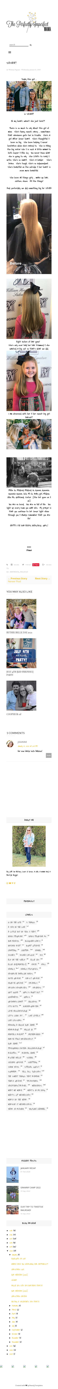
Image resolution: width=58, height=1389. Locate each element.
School (30, 1057)
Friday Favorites (17, 987)
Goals (27, 997)
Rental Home (28, 1053)
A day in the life (16, 927)
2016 (11, 1234)
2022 (11, 1350)
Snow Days (13, 1067)
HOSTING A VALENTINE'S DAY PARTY (25, 1301)
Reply (49, 755)
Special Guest (31, 1067)
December (15, 1342)
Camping (12, 950)
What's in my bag (36, 1090)
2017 (11, 1238)
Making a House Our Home (21, 1025)
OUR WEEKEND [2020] (19, 1275)
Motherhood (34, 1034)
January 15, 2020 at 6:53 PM (27, 746)
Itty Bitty (13, 1006)
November (15, 1338)
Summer (12, 1071)
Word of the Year (17, 1099)
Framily (33, 983)
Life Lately (34, 1015)
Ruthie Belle (14, 1057)
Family (11, 969)
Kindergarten (30, 1006)
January (14, 1254)
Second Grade (15, 1062)
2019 (11, 1246)
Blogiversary (32, 941)
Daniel (38, 950)
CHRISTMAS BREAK (19, 1296)
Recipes (12, 1053)
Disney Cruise (27, 955)
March (14, 1309)
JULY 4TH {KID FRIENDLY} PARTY (19, 673)
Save (37, 565)
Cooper (25, 950)
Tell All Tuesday (31, 1071)
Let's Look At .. (16, 1015)
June (13, 1321)
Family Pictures (29, 969)
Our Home (13, 1043)
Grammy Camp (15, 1001)
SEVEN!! (14, 1280)
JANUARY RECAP (28, 1168)
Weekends (37, 1085)
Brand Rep (14, 945)
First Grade (32, 978)
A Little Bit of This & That (22, 931)
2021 (11, 1346)
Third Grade (15, 1081)
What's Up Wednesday (19, 1095)
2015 (11, 1230)
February (15, 1305)
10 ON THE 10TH (14, 922)
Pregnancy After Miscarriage (25, 1048)
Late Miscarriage (17, 1011)
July (13, 1326)
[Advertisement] (29, 1135)
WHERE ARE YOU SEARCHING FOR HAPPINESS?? (29, 1264)
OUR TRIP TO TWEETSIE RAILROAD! (32, 1208)
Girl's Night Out (31, 992)
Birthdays (14, 572)
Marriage (13, 1029)
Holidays (32, 1001)
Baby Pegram (15, 936)
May (13, 1317)
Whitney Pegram (14, 70)
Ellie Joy (35, 959)
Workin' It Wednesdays (20, 1104)
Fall (43, 964)
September (16, 1330)
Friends (37, 987)
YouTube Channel (37, 1109)
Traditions (32, 1081)
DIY (41, 955)
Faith (34, 964)
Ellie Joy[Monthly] (17, 964)
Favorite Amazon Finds (20, 973)
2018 (11, 1242)
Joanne (22, 742)
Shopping (32, 1062)
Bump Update (33, 945)
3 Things (30, 922)
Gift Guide (13, 992)
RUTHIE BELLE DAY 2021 (19, 632)
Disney (11, 955)
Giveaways (13, 997)
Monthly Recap (16, 1034)
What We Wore (15, 1090)
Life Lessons (15, 1020)
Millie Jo (24, 572)
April (13, 1313)
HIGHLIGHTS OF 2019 (18, 1258)
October (14, 1334)
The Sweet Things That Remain (23, 1076)
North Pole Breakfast (20, 1039)
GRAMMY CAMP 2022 (31, 1187)
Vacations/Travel (17, 1085)
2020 (11, 1251)
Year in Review (16, 1109)
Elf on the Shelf (16, 959)
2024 (11, 1354)
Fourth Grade (15, 983)
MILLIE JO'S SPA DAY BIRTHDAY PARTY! (26, 1285)
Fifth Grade (14, 978)
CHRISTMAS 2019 (17, 1269)
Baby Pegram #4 (37, 936)
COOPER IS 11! (13, 714)
